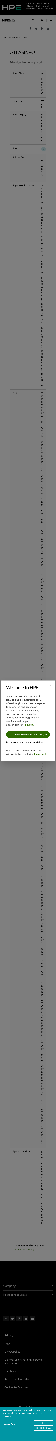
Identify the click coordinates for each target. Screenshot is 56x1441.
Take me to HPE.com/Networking (27, 734)
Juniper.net (40, 754)
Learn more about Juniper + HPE (23, 742)
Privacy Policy (9, 1424)
